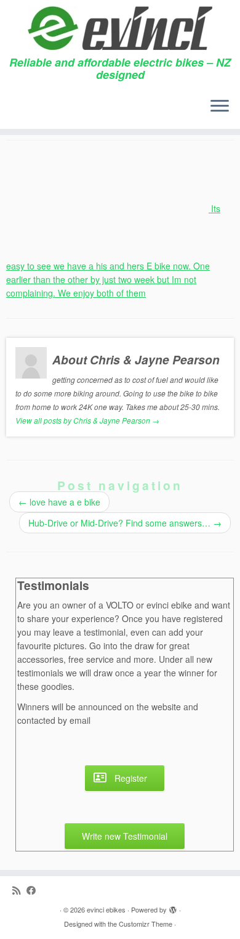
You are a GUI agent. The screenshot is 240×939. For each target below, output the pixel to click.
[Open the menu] (219, 106)
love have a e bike (59, 502)
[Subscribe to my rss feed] (19, 890)
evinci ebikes (106, 909)
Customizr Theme (145, 924)
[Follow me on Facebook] (34, 890)
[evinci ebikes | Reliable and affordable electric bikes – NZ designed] (120, 28)
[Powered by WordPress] (173, 907)
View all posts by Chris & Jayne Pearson (87, 420)
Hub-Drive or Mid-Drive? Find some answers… (125, 523)
